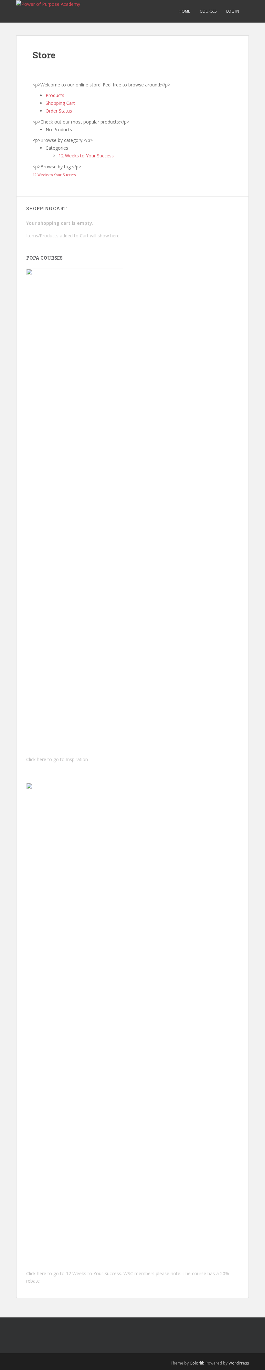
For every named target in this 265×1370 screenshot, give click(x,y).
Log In (232, 11)
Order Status (59, 111)
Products (55, 95)
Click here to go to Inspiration (57, 759)
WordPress (238, 1363)
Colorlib (197, 1363)
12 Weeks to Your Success (86, 156)
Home (184, 11)
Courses (208, 11)
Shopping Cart (60, 103)
